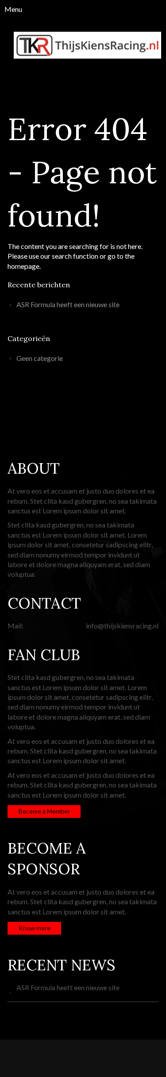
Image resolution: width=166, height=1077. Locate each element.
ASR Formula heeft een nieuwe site (68, 304)
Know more (34, 928)
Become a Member (44, 811)
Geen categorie (39, 358)
